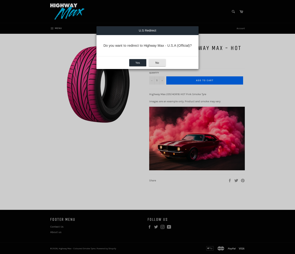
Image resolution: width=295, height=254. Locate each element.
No (157, 63)
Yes (138, 63)
